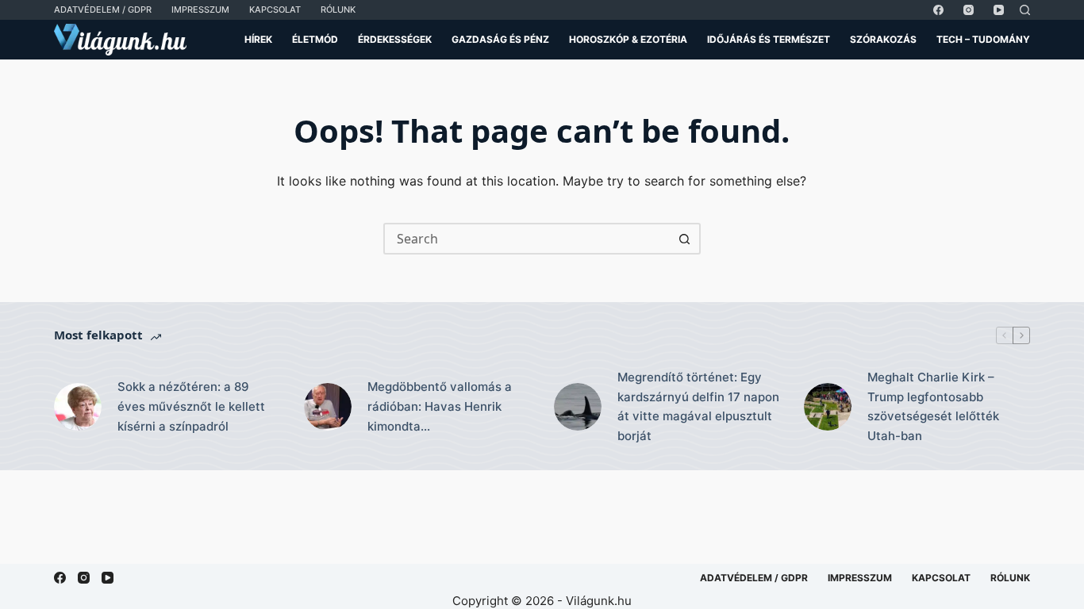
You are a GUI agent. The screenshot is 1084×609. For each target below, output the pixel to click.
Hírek (258, 39)
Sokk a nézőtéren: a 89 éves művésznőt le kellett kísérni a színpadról (191, 406)
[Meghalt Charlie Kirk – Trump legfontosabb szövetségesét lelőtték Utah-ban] (827, 407)
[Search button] (685, 238)
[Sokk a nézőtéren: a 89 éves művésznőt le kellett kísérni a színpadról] (78, 407)
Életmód (315, 39)
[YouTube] (999, 10)
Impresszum (200, 9)
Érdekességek (395, 39)
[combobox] (528, 239)
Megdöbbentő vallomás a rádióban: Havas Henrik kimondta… (439, 406)
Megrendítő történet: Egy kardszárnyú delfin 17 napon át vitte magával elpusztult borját (698, 406)
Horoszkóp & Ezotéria (628, 39)
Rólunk (338, 9)
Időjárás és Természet (768, 39)
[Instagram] (968, 10)
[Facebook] (938, 10)
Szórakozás (883, 39)
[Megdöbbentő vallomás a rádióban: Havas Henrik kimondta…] (328, 407)
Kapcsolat (275, 9)
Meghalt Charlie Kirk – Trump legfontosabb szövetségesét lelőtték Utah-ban (933, 406)
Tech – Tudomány (983, 39)
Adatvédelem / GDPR (103, 9)
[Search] (1025, 10)
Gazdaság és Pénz (500, 39)
